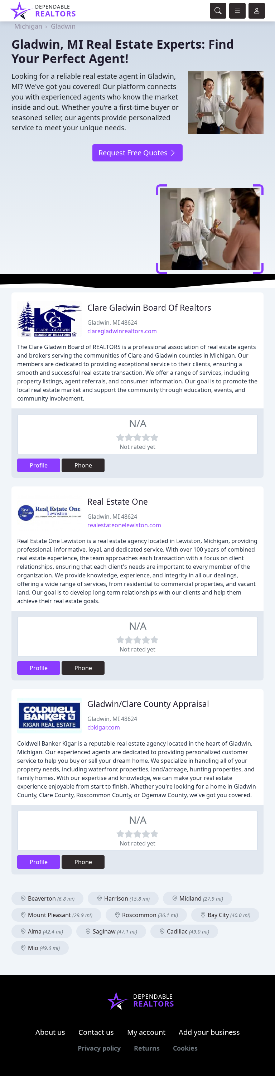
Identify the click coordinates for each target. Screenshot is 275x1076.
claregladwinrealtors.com (122, 331)
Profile (39, 465)
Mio (43, 948)
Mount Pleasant (59, 915)
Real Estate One (117, 501)
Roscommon (149, 915)
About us (50, 1032)
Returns (147, 1048)
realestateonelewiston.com (124, 525)
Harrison (126, 898)
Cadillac (187, 931)
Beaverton (50, 898)
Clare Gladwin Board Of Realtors (149, 307)
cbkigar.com (103, 727)
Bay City (228, 915)
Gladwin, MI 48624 (112, 322)
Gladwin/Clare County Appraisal (148, 703)
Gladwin (63, 26)
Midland (200, 898)
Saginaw (114, 931)
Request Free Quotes (133, 152)
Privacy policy (99, 1048)
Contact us (96, 1032)
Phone (83, 465)
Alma (44, 931)
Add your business (209, 1032)
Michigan (28, 26)
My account (146, 1032)
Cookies (185, 1048)
